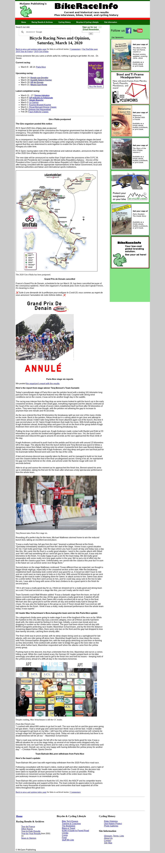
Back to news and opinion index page (31, 49)
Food (64, 837)
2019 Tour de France (24, 51)
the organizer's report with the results (42, 383)
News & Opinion (28, 838)
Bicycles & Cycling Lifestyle (87, 22)
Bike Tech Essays (70, 821)
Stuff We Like (68, 840)
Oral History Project (113, 823)
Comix (65, 835)
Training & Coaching (71, 823)
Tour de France (28, 826)
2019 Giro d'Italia (41, 51)
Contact (107, 840)
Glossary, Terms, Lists (114, 836)
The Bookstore (68, 826)
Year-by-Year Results (31, 833)
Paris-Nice (41, 67)
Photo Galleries (111, 826)
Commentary (75, 49)
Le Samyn (34, 102)
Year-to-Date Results (30, 831)
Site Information (110, 22)
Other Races (27, 829)
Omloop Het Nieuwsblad (39, 109)
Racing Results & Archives (42, 22)
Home (23, 22)
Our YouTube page (90, 49)
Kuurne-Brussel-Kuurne (40, 105)
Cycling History (64, 22)
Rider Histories (111, 821)
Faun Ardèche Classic (38, 112)
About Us (108, 838)
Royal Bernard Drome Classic (43, 107)
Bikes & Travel (68, 828)
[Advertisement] (129, 285)
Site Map (108, 843)
